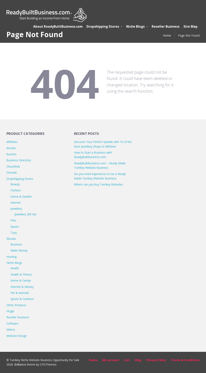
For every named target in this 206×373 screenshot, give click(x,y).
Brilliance (20, 364)
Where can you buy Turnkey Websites (98, 184)
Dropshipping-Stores (19, 179)
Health (14, 268)
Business (16, 244)
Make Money (19, 250)
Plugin (10, 311)
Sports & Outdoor (22, 299)
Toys (13, 233)
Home (167, 35)
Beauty (15, 184)
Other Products (16, 305)
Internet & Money (22, 287)
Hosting (11, 257)
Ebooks (11, 239)
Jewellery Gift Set (25, 214)
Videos (10, 329)
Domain (11, 172)
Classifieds (13, 166)
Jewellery (16, 209)
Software (12, 323)
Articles (11, 148)
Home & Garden (21, 196)
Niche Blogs (14, 263)
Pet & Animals (19, 293)
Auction (11, 154)
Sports (14, 226)
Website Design (16, 336)
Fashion (15, 190)
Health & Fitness (21, 274)
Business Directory (18, 160)
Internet (15, 202)
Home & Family (20, 280)
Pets (13, 220)
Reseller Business (17, 317)
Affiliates (12, 142)
